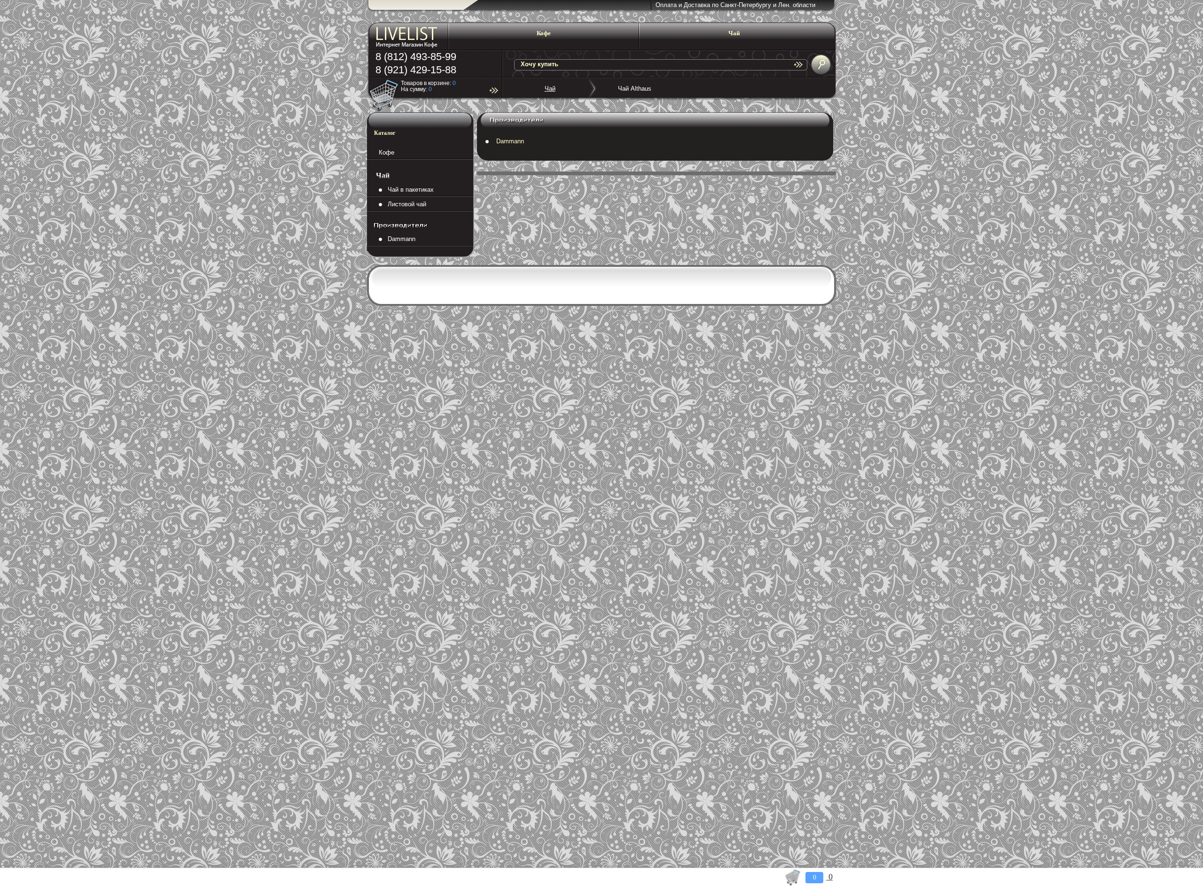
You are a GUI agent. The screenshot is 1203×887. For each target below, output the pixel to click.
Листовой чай (404, 204)
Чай (550, 88)
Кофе (386, 152)
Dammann (398, 238)
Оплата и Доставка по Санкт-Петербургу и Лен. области (735, 4)
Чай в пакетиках (408, 189)
